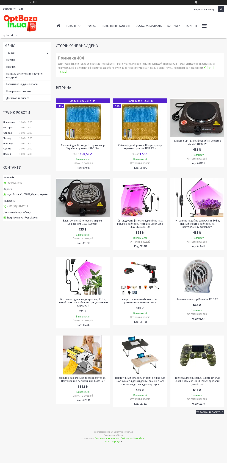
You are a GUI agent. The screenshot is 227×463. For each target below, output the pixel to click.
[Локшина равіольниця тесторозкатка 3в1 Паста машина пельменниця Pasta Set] (83, 355)
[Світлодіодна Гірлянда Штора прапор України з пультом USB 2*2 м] (140, 120)
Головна (58, 25)
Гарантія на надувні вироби (22, 84)
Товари (71, 25)
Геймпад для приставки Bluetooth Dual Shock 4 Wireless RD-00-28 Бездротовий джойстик (197, 381)
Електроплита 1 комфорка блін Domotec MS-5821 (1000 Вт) (197, 142)
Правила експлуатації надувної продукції (24, 75)
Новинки (11, 66)
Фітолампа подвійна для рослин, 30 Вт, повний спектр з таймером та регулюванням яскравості (197, 224)
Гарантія (191, 25)
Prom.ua (129, 431)
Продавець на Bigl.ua (113, 435)
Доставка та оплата (149, 25)
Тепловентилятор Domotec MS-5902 (197, 299)
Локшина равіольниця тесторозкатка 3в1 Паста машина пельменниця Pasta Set (83, 379)
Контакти (173, 25)
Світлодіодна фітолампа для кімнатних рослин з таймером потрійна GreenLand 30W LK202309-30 (140, 224)
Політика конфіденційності (133, 438)
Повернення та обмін (116, 25)
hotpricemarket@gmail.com (22, 217)
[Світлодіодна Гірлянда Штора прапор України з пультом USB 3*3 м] (83, 120)
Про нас (91, 25)
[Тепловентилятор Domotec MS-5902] (197, 276)
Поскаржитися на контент (107, 438)
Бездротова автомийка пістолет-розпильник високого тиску (140, 301)
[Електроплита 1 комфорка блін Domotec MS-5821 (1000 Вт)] (197, 117)
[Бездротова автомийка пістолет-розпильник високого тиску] (140, 276)
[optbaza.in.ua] (26, 22)
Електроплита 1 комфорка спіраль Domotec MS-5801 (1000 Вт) (83, 222)
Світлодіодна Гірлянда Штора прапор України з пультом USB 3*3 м (83, 147)
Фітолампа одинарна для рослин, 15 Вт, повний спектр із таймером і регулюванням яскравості (83, 302)
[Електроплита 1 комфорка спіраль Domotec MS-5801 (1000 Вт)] (83, 197)
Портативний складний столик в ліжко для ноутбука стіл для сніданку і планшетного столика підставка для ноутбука (140, 381)
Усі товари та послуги (208, 412)
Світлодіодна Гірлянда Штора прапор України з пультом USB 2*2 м (140, 147)
